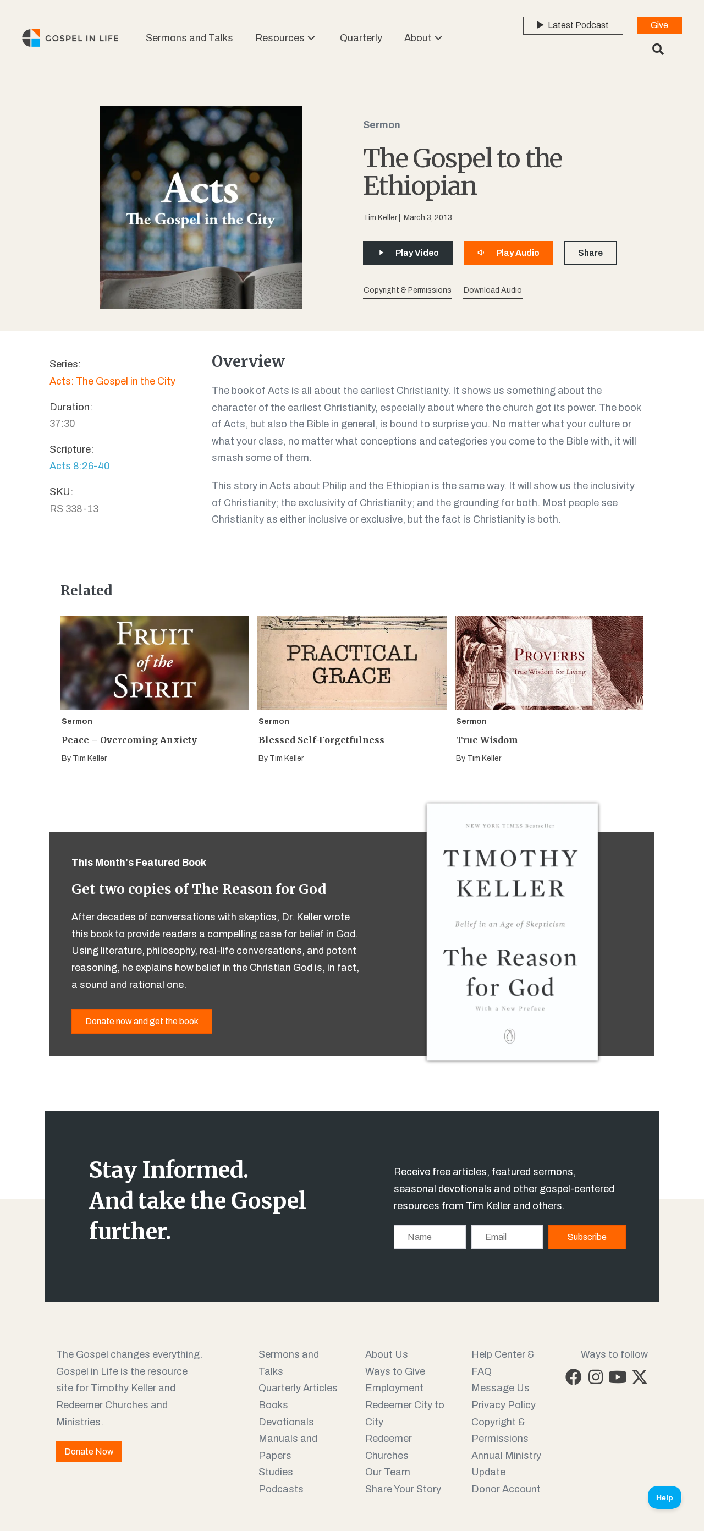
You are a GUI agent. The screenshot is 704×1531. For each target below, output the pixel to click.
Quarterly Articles (298, 1387)
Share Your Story (403, 1489)
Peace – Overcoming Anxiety (129, 739)
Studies (275, 1472)
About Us (386, 1354)
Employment (394, 1387)
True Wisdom (487, 739)
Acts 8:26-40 (80, 465)
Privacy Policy (503, 1405)
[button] (311, 37)
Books (273, 1405)
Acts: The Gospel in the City (112, 381)
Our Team (387, 1472)
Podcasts (281, 1489)
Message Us (500, 1387)
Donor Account (506, 1489)
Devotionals (286, 1422)
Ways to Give (395, 1371)
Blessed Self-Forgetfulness (321, 739)
